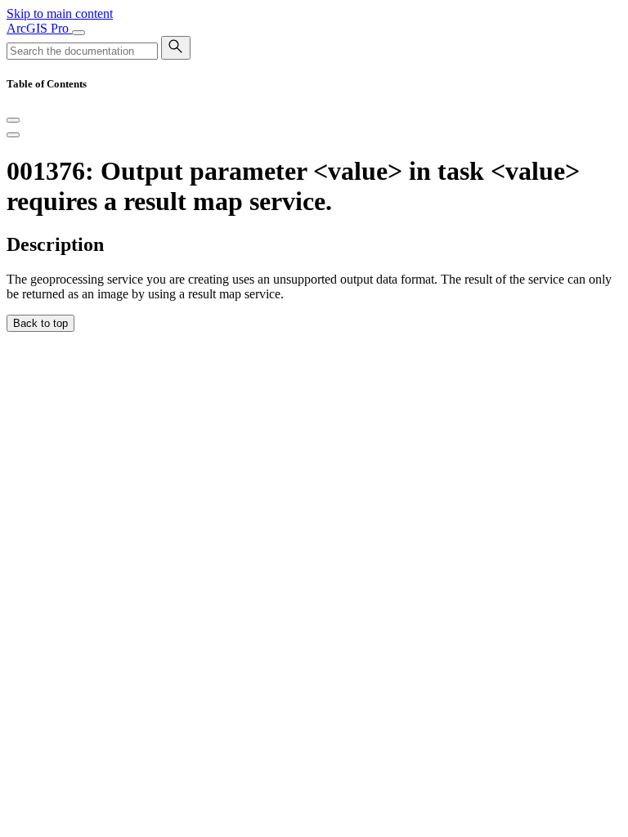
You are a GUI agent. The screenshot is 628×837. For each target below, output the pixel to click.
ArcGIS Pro (39, 28)
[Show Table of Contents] (13, 134)
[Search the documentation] (176, 48)
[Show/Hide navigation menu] (78, 32)
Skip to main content (60, 13)
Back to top (40, 323)
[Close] (13, 120)
